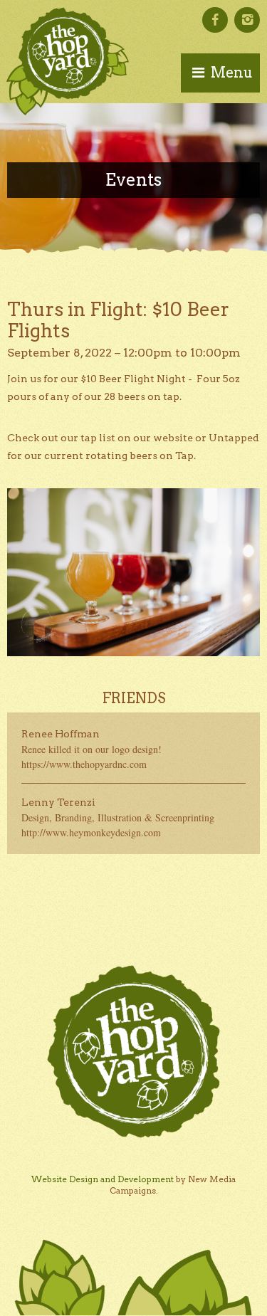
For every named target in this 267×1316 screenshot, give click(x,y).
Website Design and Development (102, 1179)
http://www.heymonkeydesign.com (91, 832)
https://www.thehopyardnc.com (84, 764)
